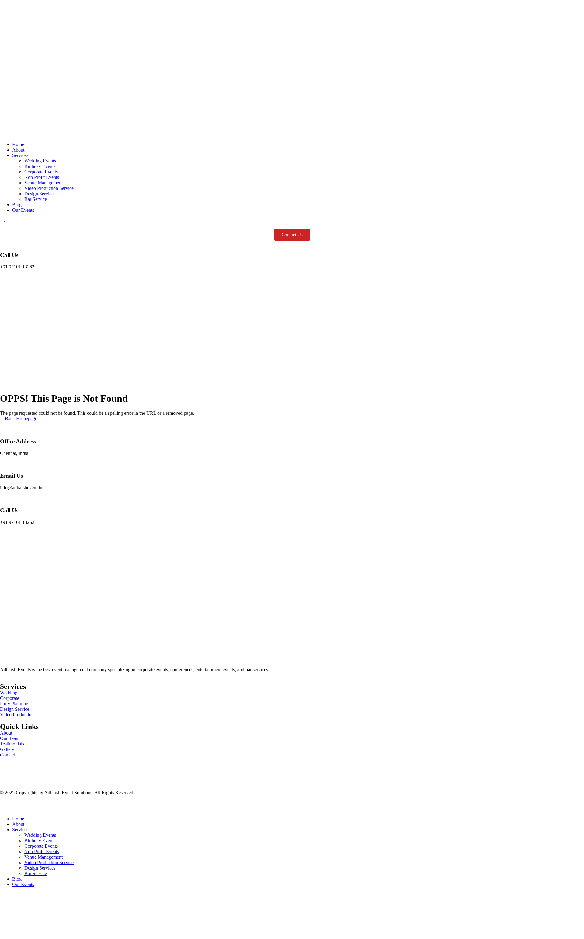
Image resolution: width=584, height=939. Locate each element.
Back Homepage (20, 418)
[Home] (292, 134)
